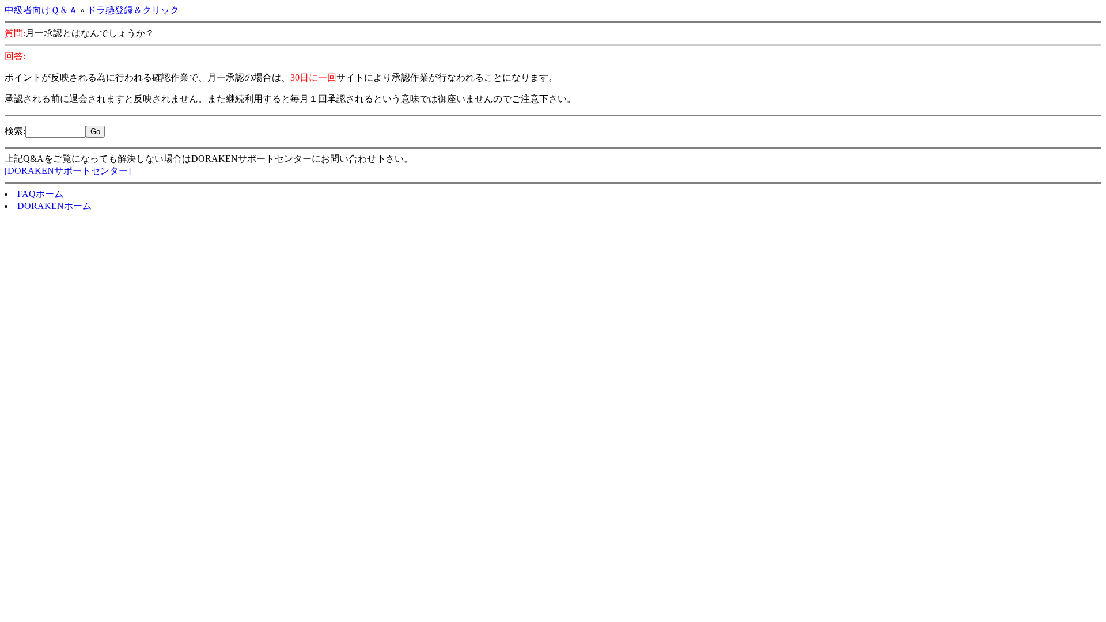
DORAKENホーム (54, 206)
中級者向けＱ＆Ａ (41, 10)
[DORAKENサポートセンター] (68, 171)
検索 (14, 131)
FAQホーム (40, 194)
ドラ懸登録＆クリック (133, 10)
